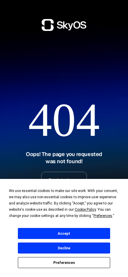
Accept (64, 234)
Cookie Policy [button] (85, 209)
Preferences (64, 263)
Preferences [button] (102, 216)
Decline (64, 248)
